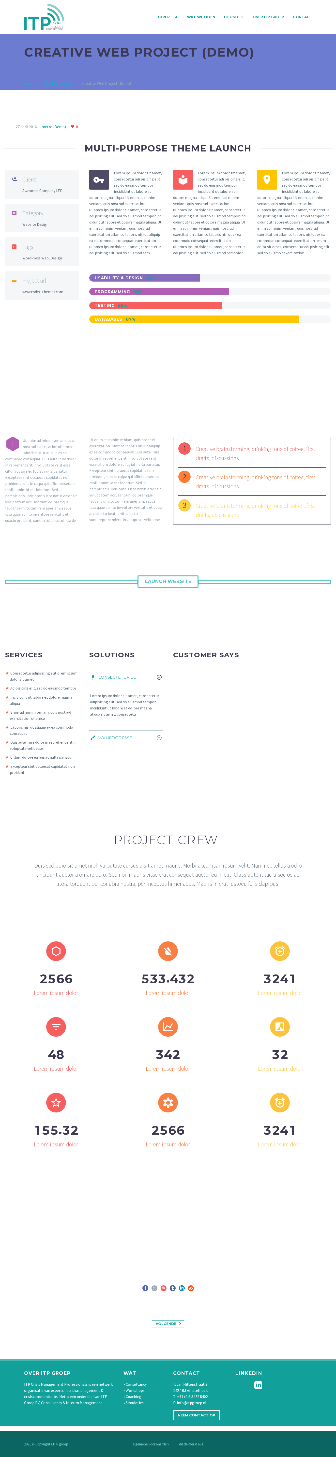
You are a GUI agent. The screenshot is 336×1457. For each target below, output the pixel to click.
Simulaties (135, 1402)
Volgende (166, 1324)
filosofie (234, 17)
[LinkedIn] (182, 1288)
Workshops (135, 1390)
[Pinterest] (164, 1288)
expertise (168, 17)
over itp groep (268, 17)
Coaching (133, 1396)
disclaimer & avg (191, 1444)
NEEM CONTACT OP (196, 1415)
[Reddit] (191, 1288)
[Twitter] (154, 1288)
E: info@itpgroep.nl (189, 1402)
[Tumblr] (173, 1288)
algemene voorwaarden (151, 1444)
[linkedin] (258, 1385)
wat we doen (201, 17)
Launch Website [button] (168, 581)
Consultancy (136, 1384)
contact (302, 17)
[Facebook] (145, 1288)
